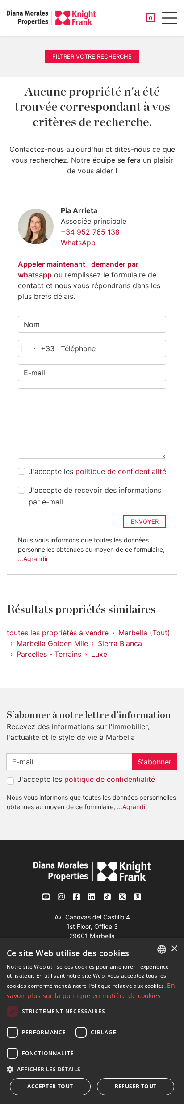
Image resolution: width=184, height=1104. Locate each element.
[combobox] (36, 348)
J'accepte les (97, 471)
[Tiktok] (107, 897)
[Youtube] (46, 897)
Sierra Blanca (120, 643)
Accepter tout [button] (50, 1086)
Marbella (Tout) (144, 632)
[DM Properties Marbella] (51, 17)
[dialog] (92, 1021)
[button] (92, 1069)
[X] (122, 897)
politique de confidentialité (120, 471)
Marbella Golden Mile (52, 643)
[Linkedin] (92, 897)
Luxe (99, 654)
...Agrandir (33, 558)
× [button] (174, 948)
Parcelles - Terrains (49, 654)
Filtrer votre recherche (92, 56)
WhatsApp (78, 242)
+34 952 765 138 (90, 231)
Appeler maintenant (52, 264)
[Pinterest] (138, 897)
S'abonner (154, 761)
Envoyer (145, 521)
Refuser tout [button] (136, 1086)
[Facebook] (77, 897)
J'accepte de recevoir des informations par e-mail (95, 496)
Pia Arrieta (79, 210)
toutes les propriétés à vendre (58, 632)
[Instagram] (62, 897)
